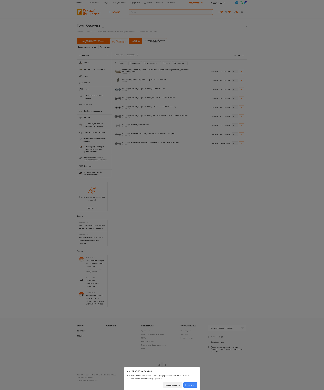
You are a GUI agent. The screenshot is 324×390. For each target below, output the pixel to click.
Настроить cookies (172, 385)
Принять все (190, 385)
